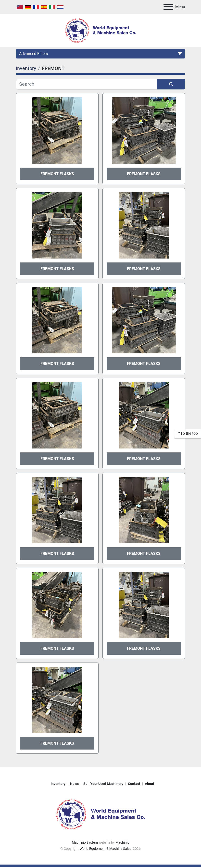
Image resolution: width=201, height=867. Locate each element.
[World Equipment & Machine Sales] (100, 814)
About (149, 784)
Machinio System (85, 842)
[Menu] (168, 7)
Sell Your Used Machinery (103, 784)
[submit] (171, 84)
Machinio (122, 842)
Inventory (58, 784)
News (74, 784)
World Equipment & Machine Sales (106, 849)
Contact (134, 784)
